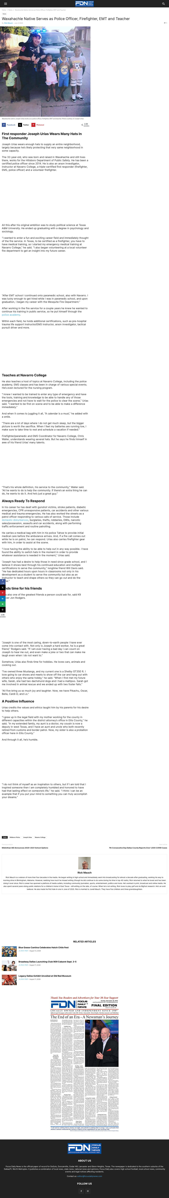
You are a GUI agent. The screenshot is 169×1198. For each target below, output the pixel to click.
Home (4, 10)
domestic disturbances (15, 520)
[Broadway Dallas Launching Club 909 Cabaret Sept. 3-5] (9, 966)
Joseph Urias (27, 837)
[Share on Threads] (3, 609)
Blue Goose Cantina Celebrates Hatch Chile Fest (44, 947)
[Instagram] (87, 1191)
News (10, 10)
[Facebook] (81, 1191)
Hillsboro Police (15, 837)
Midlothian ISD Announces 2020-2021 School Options (25, 848)
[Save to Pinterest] (3, 593)
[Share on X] (3, 587)
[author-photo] (84, 869)
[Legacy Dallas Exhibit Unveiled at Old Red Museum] (9, 980)
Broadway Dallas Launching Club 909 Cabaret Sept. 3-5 (47, 961)
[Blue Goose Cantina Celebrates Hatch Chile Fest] (9, 951)
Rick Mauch (8, 23)
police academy (11, 314)
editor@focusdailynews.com (89, 1176)
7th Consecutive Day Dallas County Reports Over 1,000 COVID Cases (138, 848)
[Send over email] (3, 604)
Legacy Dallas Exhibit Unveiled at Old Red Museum (45, 976)
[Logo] (84, 1153)
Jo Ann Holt (23, 951)
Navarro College (40, 837)
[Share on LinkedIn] (3, 598)
